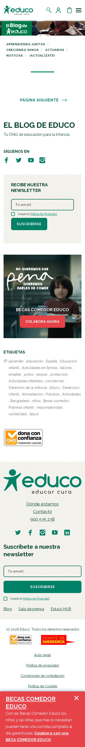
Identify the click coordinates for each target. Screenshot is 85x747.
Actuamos (54, 50)
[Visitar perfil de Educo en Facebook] (6, 160)
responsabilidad (50, 407)
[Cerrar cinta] (76, 719)
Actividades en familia (39, 368)
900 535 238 (42, 519)
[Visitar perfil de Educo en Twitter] (18, 160)
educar (42, 374)
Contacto (42, 511)
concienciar (54, 381)
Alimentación (32, 394)
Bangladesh (19, 401)
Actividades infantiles (25, 381)
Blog (8, 609)
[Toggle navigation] (78, 10)
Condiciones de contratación (42, 676)
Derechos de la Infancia (28, 388)
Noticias (14, 55)
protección (59, 374)
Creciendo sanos (22, 50)
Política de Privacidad (43, 214)
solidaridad (18, 414)
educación (34, 361)
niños (36, 401)
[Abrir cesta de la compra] (69, 10)
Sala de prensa (31, 609)
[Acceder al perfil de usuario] (59, 10)
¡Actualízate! (42, 55)
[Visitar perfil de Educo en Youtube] (31, 160)
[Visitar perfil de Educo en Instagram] (42, 160)
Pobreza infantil (21, 407)
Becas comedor (56, 401)
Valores (66, 368)
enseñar (15, 374)
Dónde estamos (42, 504)
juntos (29, 374)
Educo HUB (61, 609)
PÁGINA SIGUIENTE (39, 100)
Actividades (71, 394)
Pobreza (53, 394)
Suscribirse (29, 224)
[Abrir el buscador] (49, 10)
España (51, 361)
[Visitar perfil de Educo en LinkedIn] (67, 532)
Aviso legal (42, 655)
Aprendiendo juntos (25, 44)
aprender (16, 361)
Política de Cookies (42, 686)
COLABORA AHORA (43, 322)
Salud (34, 414)
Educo (55, 388)
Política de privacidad (42, 665)
